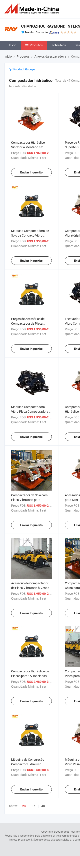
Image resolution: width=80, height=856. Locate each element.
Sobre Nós (59, 45)
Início (12, 45)
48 (43, 806)
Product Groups (24, 69)
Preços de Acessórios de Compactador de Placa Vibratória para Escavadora (30, 323)
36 (33, 806)
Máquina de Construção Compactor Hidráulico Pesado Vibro (27, 764)
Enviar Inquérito (31, 172)
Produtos (36, 45)
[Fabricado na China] (32, 9)
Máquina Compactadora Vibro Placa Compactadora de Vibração (29, 411)
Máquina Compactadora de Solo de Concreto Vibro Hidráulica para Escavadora (30, 235)
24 (24, 806)
